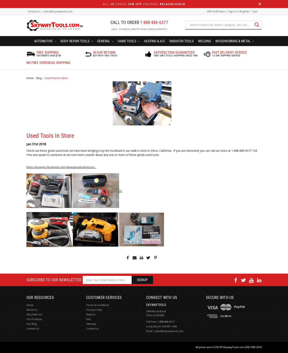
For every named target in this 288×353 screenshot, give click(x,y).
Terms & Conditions (97, 305)
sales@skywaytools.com (57, 11)
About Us (31, 309)
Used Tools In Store (56, 78)
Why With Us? (34, 314)
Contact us (34, 11)
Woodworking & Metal (233, 41)
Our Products (34, 319)
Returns (91, 314)
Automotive (44, 41)
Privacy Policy (94, 309)
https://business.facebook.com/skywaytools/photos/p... (61, 167)
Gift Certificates (216, 11)
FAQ (88, 319)
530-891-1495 (169, 326)
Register (245, 11)
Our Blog (31, 324)
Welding (204, 41)
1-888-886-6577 (166, 321)
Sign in (232, 11)
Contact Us (32, 328)
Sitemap (91, 324)
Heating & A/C (154, 41)
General (104, 41)
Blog (39, 78)
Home (30, 78)
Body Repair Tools (75, 41)
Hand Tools (127, 41)
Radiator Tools (181, 41)
